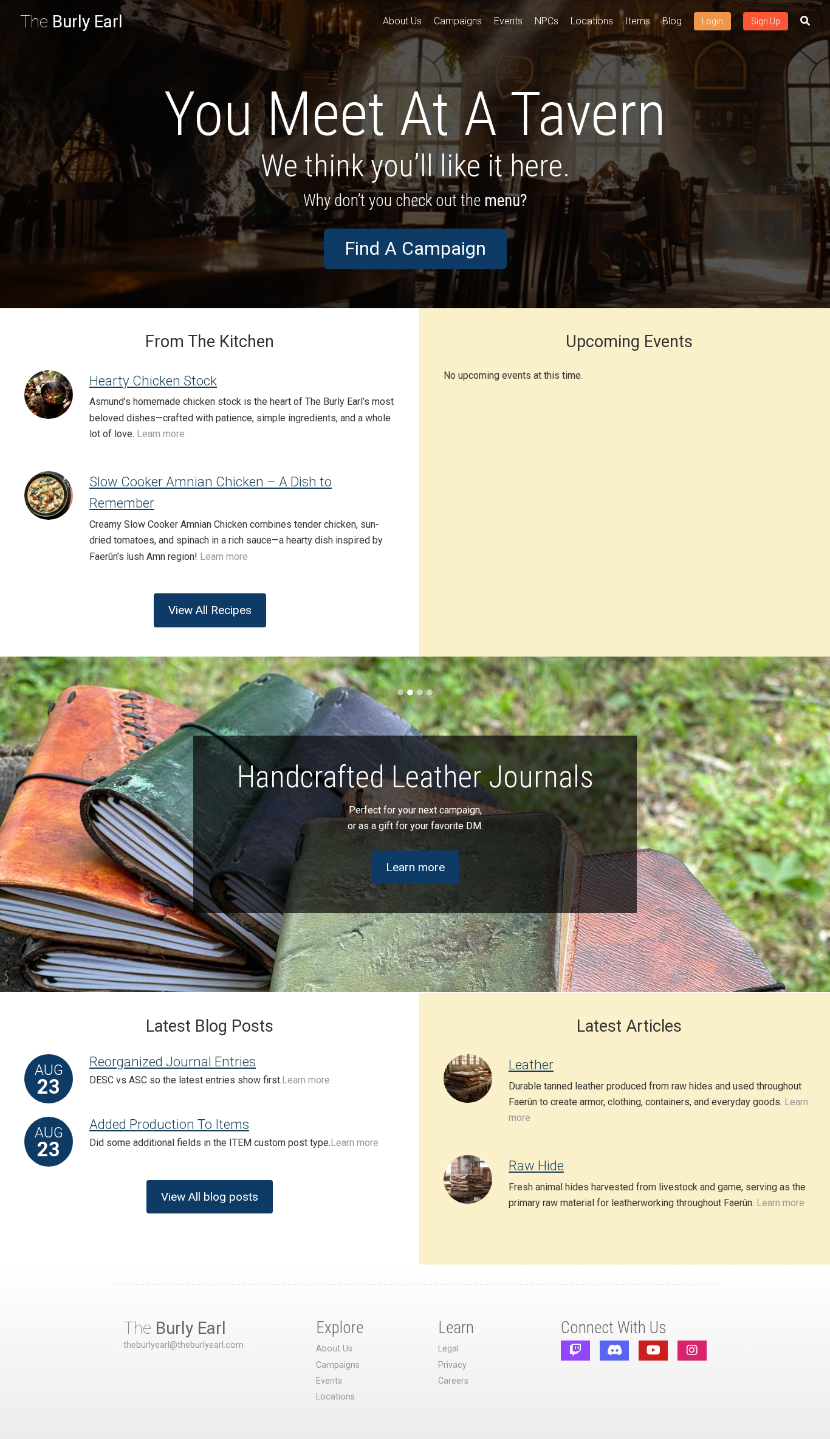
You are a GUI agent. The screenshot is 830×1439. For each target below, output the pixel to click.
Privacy (452, 1365)
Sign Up (765, 21)
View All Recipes (210, 610)
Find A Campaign (415, 248)
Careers (453, 1381)
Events (508, 21)
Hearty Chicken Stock (153, 380)
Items (637, 21)
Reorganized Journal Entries (172, 1061)
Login (712, 21)
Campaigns (458, 21)
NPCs (546, 21)
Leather (531, 1064)
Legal (448, 1349)
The (71, 22)
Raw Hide (536, 1165)
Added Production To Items (169, 1124)
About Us (402, 21)
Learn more (161, 434)
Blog (672, 21)
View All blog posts (209, 1197)
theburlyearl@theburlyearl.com (183, 1345)
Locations (592, 21)
